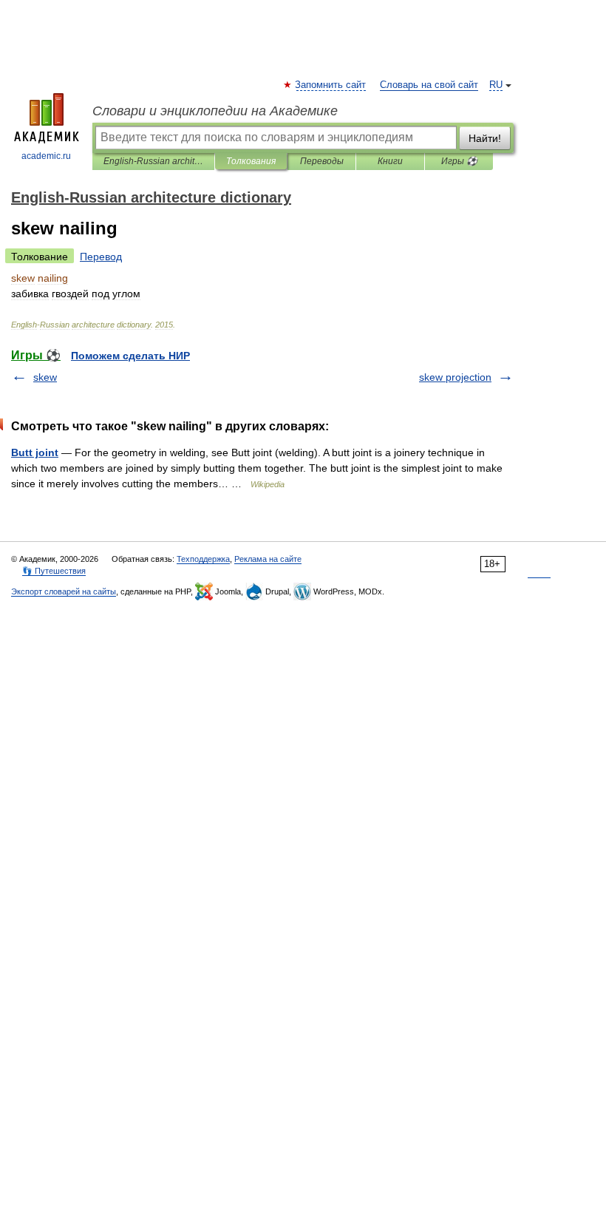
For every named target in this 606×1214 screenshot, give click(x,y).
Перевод (101, 256)
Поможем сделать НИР (130, 356)
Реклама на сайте (268, 559)
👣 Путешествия (54, 570)
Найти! (485, 138)
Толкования (251, 161)
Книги (390, 161)
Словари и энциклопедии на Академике (215, 111)
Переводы (322, 161)
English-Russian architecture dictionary (153, 161)
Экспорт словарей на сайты (63, 591)
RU (496, 85)
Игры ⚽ (459, 161)
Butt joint (34, 452)
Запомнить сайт (331, 85)
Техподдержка (203, 559)
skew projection (455, 377)
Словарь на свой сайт (429, 85)
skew (45, 377)
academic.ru (46, 156)
